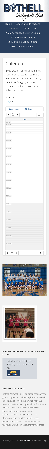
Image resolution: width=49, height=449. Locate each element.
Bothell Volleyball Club (24, 11)
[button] (40, 253)
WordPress (36, 440)
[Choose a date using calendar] (13, 115)
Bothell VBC (25, 440)
